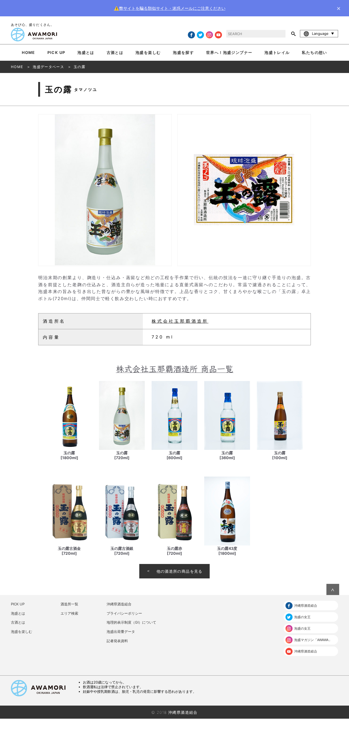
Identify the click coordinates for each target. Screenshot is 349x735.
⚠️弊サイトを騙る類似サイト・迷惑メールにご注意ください (169, 8)
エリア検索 (69, 613)
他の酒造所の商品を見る (180, 571)
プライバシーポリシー (124, 613)
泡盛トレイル (277, 52)
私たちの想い (314, 52)
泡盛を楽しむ (148, 52)
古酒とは (115, 52)
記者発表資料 (117, 641)
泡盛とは (85, 52)
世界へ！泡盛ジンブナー (229, 52)
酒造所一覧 (69, 604)
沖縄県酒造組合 (119, 604)
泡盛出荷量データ (121, 631)
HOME (28, 52)
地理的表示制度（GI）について (131, 622)
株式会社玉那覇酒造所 (180, 321)
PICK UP (56, 52)
